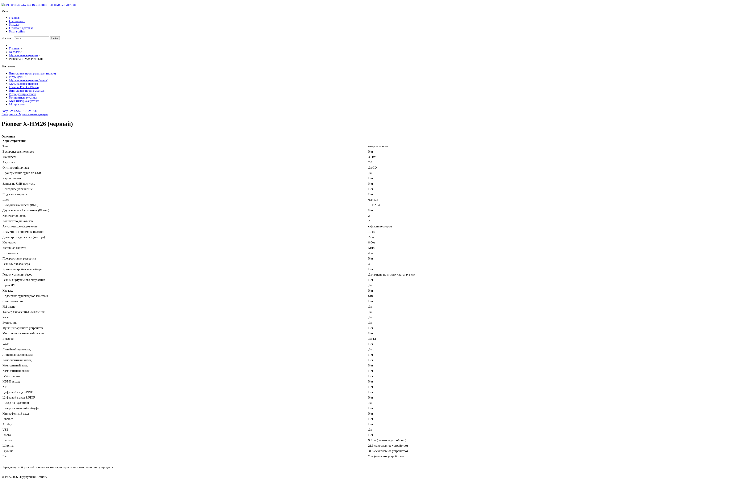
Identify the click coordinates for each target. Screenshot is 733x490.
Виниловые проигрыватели (27, 90)
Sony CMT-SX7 (12, 110)
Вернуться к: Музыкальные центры (25, 114)
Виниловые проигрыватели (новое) (32, 73)
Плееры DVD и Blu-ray (24, 87)
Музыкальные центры (23, 83)
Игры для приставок (22, 94)
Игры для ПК (18, 76)
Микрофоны (17, 104)
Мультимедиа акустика (24, 101)
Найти (54, 38)
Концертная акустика (23, 97)
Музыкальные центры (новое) (28, 80)
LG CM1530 (29, 110)
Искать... (7, 38)
